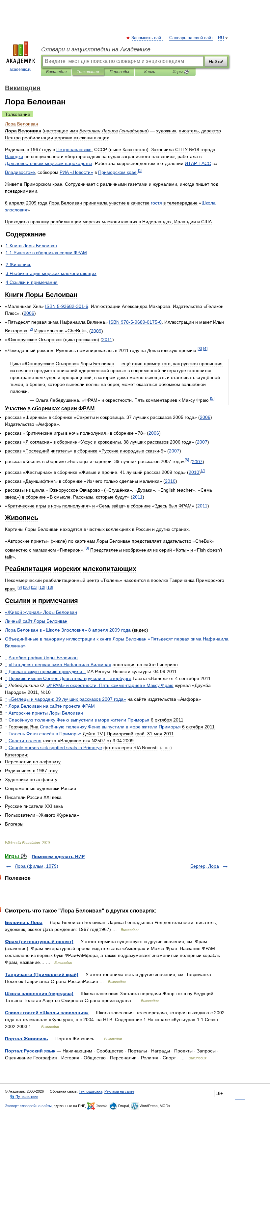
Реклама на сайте (119, 1091)
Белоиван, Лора (23, 922)
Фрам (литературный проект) (39, 941)
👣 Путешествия (24, 1097)
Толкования (88, 71)
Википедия (56, 71)
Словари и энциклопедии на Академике (95, 49)
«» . (110, 685)
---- (135, 322)
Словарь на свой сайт (191, 38)
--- (66, 306)
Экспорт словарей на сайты (28, 1106)
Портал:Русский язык (30, 1050)
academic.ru (21, 69)
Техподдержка (90, 1091)
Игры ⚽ (181, 71)
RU (221, 38)
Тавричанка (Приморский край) (41, 974)
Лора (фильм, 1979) (36, 866)
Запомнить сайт (147, 38)
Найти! (216, 61)
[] (140, 170)
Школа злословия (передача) (39, 993)
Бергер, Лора (204, 866)
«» (76, 172)
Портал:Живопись (26, 1038)
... (47, 671)
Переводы (119, 71)
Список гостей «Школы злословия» (47, 1012)
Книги (149, 71)
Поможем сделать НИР (58, 856)
